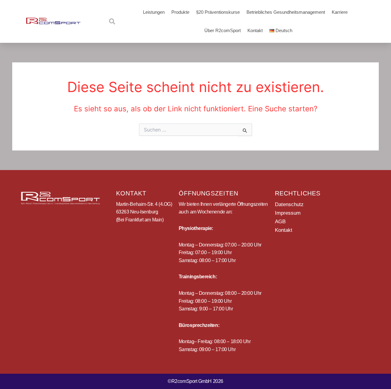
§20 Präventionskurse (218, 12)
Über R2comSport (222, 30)
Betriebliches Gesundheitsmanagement (286, 12)
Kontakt (255, 30)
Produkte (180, 12)
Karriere (340, 12)
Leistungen (154, 12)
